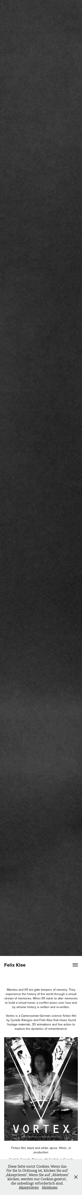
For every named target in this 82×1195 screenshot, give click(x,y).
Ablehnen (50, 1187)
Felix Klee (15, 964)
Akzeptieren (29, 1187)
